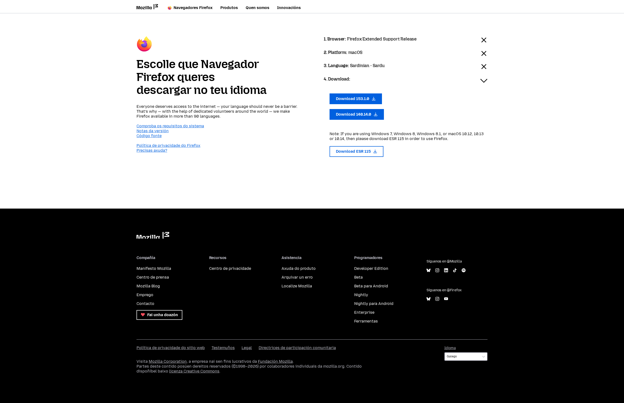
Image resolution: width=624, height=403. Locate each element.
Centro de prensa (152, 277)
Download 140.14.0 (354, 114)
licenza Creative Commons (194, 371)
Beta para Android (371, 286)
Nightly (361, 294)
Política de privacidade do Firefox (168, 145)
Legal (247, 347)
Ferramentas (366, 321)
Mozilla (152, 235)
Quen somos (257, 7)
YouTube (446, 299)
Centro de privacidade (230, 268)
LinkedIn (446, 270)
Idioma (450, 348)
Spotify (464, 270)
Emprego (144, 294)
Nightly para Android (373, 303)
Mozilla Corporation (168, 361)
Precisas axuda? (151, 150)
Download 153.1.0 (353, 98)
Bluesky (428, 270)
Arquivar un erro (297, 277)
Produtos (229, 7)
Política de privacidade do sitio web (170, 347)
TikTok (455, 270)
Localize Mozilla (297, 286)
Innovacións (289, 7)
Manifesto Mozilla (153, 268)
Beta (358, 277)
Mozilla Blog (148, 286)
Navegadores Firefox (193, 7)
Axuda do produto (299, 268)
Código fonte (149, 135)
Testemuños (223, 347)
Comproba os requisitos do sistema (170, 126)
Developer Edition (371, 268)
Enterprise (364, 312)
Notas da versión (152, 131)
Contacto (145, 303)
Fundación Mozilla (275, 361)
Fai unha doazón (162, 314)
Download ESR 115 (354, 151)
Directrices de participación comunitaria (297, 347)
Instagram (437, 270)
